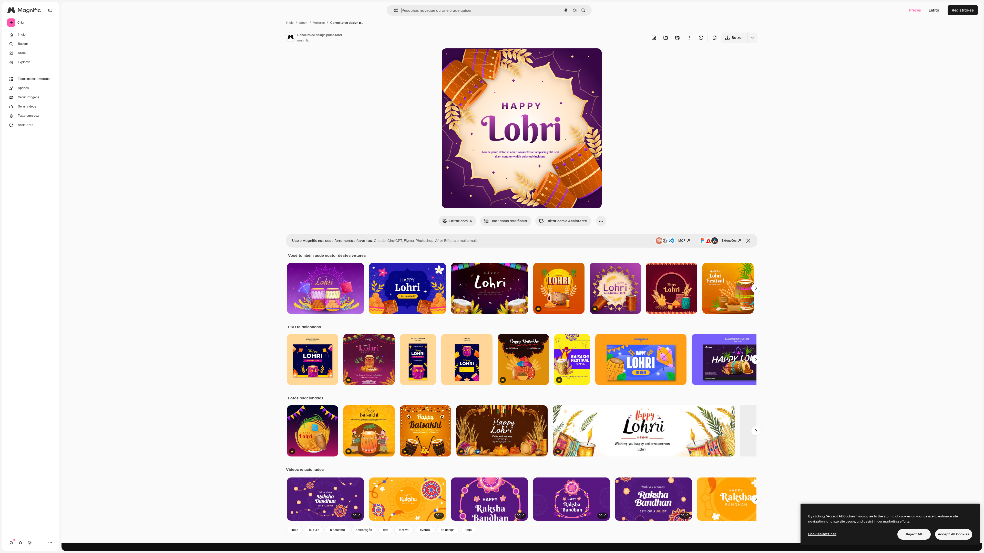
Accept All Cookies (953, 534)
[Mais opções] (689, 38)
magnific (303, 40)
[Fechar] (748, 241)
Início (290, 23)
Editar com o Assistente (566, 221)
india (294, 530)
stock (303, 23)
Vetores (319, 23)
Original (474, 58)
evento (425, 530)
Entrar (934, 10)
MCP (681, 241)
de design (448, 530)
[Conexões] (11, 543)
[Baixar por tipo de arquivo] (752, 38)
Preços (915, 10)
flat (385, 530)
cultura (314, 530)
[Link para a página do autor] (290, 38)
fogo (468, 530)
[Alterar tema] (30, 543)
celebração (364, 530)
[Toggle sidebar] (50, 10)
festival (404, 530)
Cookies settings (822, 534)
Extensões (729, 241)
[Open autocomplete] (394, 10)
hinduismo (337, 530)
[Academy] (20, 543)
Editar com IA (460, 221)
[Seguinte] (756, 288)
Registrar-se (963, 10)
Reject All (914, 534)
